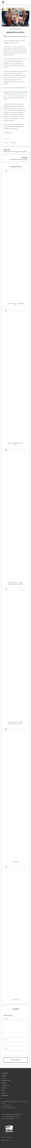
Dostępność (5, 1095)
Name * (5, 1039)
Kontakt (4, 1088)
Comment (5, 1018)
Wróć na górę (5, 1140)
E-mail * (5, 1048)
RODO (3, 1093)
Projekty (4, 1083)
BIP (3, 1090)
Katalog (4, 1075)
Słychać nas (5, 1085)
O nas (3, 1078)
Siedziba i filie (6, 1080)
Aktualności (13, 142)
